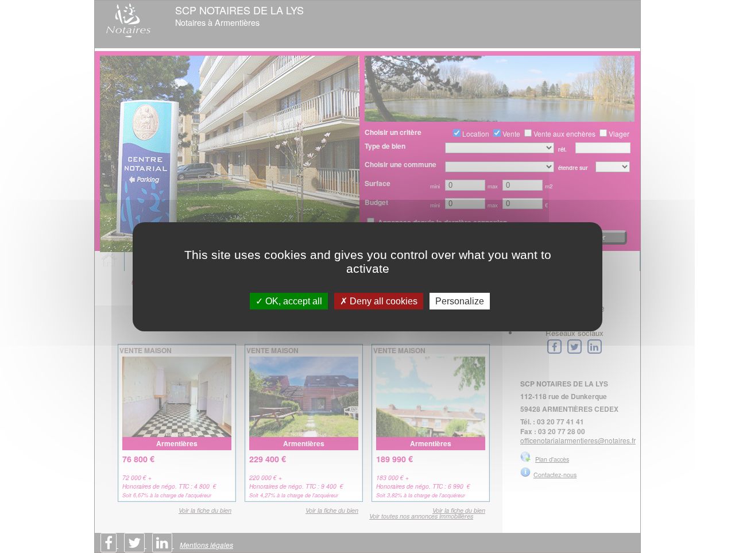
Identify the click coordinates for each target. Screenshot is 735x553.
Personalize (459, 300)
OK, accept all (292, 300)
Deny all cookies (382, 300)
